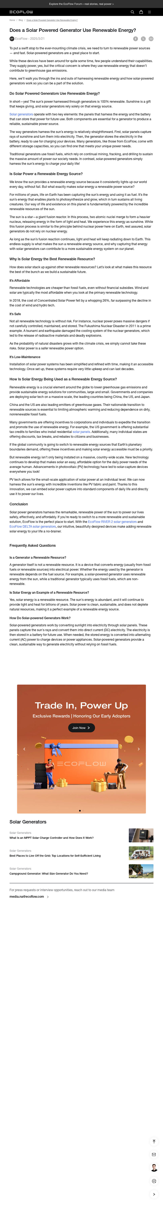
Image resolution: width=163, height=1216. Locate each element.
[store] (141, 12)
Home (12, 20)
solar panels (81, 432)
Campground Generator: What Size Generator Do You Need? (49, 873)
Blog (21, 20)
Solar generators (21, 114)
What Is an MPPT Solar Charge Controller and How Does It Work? (52, 837)
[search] (132, 12)
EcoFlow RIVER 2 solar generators (113, 522)
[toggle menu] (149, 12)
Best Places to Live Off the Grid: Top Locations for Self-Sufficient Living (55, 855)
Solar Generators (20, 832)
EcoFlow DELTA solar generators (33, 526)
